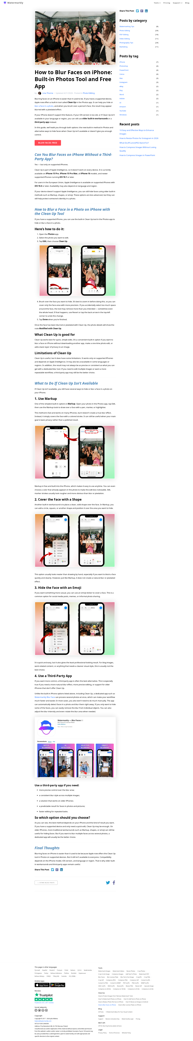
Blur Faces (101, 977)
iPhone (122, 62)
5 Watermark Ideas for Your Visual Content (119, 1012)
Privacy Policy (102, 1033)
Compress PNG (123, 980)
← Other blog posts (46, 882)
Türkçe (46, 973)
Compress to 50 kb (133, 989)
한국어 (80, 970)
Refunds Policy (126, 1033)
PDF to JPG (126, 983)
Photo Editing (89, 93)
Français (59, 970)
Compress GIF (134, 980)
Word (122, 94)
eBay (121, 86)
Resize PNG (129, 986)
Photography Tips (126, 42)
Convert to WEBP (115, 983)
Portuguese (38, 973)
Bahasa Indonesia (56, 973)
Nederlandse (88, 970)
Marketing (123, 47)
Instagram (123, 82)
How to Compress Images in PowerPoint (137, 155)
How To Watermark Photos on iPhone (109, 999)
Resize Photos (131, 971)
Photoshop (124, 66)
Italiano (72, 970)
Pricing (166, 3)
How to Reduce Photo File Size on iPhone (110, 1002)
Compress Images (117, 974)
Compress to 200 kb (104, 989)
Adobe (122, 98)
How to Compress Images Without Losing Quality (138, 149)
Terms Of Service (114, 1033)
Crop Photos (141, 971)
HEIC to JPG (101, 986)
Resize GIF (138, 986)
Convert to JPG (145, 980)
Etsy (121, 90)
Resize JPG (120, 986)
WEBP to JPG (145, 983)
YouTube (123, 111)
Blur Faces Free (47, 142)
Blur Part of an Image (127, 977)
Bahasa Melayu (39, 976)
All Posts (101, 1012)
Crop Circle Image (104, 974)
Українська (82, 973)
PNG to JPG (135, 983)
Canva (122, 74)
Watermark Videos (118, 971)
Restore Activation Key (112, 1019)
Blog (187, 3)
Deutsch (52, 970)
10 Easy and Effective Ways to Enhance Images (137, 132)
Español (44, 970)
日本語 (49, 976)
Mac (121, 78)
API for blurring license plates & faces (110, 1026)
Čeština (66, 973)
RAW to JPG (111, 986)
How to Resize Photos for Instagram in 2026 (139, 138)
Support (177, 3)
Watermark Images (104, 971)
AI (120, 102)
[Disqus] (75, 922)
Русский (37, 970)
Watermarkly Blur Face (45, 697)
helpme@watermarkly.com (43, 1021)
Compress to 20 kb (147, 989)
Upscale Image (149, 986)
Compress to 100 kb (119, 989)
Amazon (123, 106)
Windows (123, 115)
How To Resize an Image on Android (137, 1002)
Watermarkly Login (127, 1019)
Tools (156, 3)
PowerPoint (124, 70)
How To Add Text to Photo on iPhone (135, 999)
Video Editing (125, 38)
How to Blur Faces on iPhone (107, 1005)
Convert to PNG (103, 983)
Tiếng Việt (56, 976)
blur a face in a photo (44, 106)
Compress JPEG (111, 980)
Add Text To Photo (131, 974)
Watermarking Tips (127, 26)
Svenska (64, 976)
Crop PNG (147, 977)
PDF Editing (124, 34)
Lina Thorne (47, 93)
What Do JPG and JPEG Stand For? (134, 142)
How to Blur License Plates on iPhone (129, 1005)
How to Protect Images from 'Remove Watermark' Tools (115, 996)
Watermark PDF (144, 974)
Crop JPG (139, 977)
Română (73, 973)
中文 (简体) (72, 976)
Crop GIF (101, 980)
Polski (66, 970)
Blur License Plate (112, 977)
